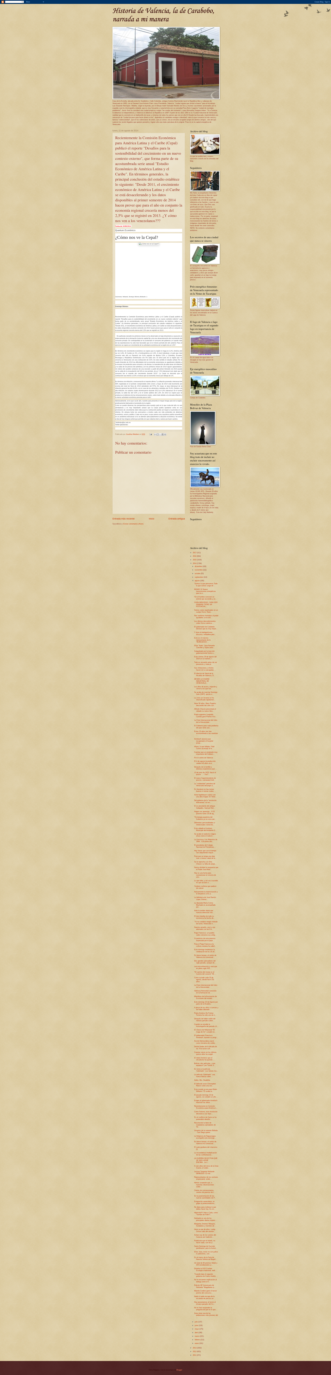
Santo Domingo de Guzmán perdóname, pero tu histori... (205, 1247)
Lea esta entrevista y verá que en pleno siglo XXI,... (205, 967)
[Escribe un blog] (157, 434)
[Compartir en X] (160, 434)
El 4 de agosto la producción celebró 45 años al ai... (205, 762)
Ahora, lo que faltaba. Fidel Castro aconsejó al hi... (204, 747)
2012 (195, 1351)
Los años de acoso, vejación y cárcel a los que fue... (205, 688)
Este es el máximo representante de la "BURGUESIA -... (202, 640)
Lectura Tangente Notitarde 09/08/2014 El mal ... (204, 1172)
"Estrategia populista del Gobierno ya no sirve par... (205, 818)
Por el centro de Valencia (203, 758)
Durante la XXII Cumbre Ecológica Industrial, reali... (205, 1269)
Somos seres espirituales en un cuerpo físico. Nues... (206, 611)
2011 (195, 1355)
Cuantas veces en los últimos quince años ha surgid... (205, 1053)
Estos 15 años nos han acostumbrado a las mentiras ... (206, 733)
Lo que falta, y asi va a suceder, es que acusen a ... (206, 882)
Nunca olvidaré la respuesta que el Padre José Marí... (206, 868)
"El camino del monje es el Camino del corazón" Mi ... (205, 973)
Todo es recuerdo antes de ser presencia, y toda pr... (205, 663)
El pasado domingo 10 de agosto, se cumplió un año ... (206, 1096)
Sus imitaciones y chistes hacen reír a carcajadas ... (205, 669)
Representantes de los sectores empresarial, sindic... (206, 1178)
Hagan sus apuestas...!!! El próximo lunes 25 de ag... (204, 812)
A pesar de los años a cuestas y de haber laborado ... (206, 1008)
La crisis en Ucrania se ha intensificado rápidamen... (204, 699)
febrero (197, 1340)
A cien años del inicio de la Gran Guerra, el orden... (206, 1167)
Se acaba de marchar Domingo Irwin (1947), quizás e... (205, 693)
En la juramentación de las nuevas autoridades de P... (205, 1197)
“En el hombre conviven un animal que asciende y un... (205, 598)
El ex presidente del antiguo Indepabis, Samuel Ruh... (204, 807)
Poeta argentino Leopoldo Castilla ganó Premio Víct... (205, 715)
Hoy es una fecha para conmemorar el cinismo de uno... (205, 875)
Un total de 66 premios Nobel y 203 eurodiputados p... (205, 1264)
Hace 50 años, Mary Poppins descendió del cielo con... (205, 704)
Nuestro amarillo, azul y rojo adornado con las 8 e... (204, 928)
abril (196, 1333)
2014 (195, 563)
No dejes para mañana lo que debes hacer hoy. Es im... (205, 1208)
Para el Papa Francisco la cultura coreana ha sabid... (205, 945)
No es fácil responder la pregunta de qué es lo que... (205, 1309)
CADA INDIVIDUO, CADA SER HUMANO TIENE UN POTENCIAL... (205, 604)
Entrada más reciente (123, 518)
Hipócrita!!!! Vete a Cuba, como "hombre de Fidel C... (206, 1214)
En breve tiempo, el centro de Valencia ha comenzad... (205, 956)
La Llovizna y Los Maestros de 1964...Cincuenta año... (205, 840)
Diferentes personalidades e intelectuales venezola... (204, 824)
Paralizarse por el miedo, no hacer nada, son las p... (204, 1242)
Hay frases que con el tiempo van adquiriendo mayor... (205, 852)
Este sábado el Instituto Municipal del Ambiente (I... (205, 829)
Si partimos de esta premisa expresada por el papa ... (204, 939)
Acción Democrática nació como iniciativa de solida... (205, 1042)
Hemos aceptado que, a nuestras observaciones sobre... (204, 1185)
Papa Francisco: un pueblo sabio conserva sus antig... (205, 934)
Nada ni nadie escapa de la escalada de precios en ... (205, 1297)
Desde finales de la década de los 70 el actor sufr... (205, 1047)
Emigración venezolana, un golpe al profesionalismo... (205, 1202)
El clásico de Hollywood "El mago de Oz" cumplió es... (205, 1031)
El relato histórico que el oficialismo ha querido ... (204, 1059)
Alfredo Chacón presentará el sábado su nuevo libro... (205, 710)
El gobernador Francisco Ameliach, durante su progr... (206, 1036)
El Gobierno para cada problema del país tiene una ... (206, 727)
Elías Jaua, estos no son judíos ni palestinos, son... (206, 1253)
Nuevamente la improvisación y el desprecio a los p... (206, 893)
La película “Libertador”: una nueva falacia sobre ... (204, 1075)
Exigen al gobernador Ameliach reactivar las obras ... (205, 1101)
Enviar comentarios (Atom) (133, 524)
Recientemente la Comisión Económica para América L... (206, 1107)
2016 (195, 556)
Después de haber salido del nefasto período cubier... (204, 1020)
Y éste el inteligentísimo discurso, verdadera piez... (205, 633)
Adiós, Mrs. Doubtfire (202, 1080)
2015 (195, 560)
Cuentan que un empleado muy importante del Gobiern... (205, 753)
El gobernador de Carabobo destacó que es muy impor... (205, 628)
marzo (197, 1336)
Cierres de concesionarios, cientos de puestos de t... (204, 1191)
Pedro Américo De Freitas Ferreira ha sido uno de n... (205, 1014)
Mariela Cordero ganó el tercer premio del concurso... (205, 1292)
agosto (197, 581)
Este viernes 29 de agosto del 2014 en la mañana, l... (205, 658)
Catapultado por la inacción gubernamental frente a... (204, 652)
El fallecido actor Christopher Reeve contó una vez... (205, 1085)
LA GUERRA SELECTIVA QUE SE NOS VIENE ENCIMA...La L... (205, 1160)
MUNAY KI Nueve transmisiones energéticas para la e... (205, 591)
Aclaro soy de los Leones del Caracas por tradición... (205, 1236)
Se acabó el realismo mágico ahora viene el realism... (205, 835)
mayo (197, 1329)
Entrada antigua (176, 518)
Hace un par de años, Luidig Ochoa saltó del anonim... (204, 1230)
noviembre (199, 570)
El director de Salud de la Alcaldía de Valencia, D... (204, 674)
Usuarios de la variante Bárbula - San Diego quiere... (206, 1131)
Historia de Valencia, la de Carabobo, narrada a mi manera (163, 15)
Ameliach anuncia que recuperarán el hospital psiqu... (203, 741)
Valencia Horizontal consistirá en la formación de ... (205, 992)
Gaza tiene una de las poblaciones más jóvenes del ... (206, 1315)
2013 (195, 1348)
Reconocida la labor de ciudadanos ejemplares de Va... (205, 1125)
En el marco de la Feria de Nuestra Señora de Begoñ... (205, 1258)
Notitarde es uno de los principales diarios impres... (205, 1219)
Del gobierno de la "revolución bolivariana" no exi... (205, 801)
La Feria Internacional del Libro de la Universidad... (205, 721)
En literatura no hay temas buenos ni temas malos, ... (205, 790)
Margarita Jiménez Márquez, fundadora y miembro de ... (205, 1225)
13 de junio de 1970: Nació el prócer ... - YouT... (205, 773)
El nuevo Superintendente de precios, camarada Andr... (205, 779)
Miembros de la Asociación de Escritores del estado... (205, 997)
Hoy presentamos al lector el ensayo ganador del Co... (205, 1303)
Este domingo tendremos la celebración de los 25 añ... (205, 950)
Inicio (151, 518)
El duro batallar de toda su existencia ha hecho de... (204, 917)
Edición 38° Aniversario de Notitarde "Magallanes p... (205, 1286)
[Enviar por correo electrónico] (155, 434)
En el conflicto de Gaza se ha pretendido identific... (205, 1118)
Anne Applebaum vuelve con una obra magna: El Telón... (205, 796)
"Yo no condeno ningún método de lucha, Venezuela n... (205, 923)
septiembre (199, 577)
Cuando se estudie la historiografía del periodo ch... (206, 1025)
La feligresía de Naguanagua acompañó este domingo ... (205, 1137)
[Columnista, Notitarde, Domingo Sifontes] (148, 269)
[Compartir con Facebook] (162, 434)
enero (197, 1343)
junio (197, 1325)
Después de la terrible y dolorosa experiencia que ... (205, 768)
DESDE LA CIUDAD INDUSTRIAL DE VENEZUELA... (201, 681)
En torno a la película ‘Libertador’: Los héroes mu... (206, 1070)
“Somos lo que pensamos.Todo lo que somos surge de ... (205, 585)
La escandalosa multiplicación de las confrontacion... (205, 1154)
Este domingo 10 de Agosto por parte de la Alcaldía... (206, 1003)
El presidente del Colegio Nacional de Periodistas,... (205, 846)
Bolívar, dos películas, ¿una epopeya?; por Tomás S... (205, 1064)
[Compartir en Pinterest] (165, 434)
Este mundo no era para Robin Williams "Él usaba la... (205, 1090)
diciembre (198, 566)
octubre (198, 573)
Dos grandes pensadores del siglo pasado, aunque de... (205, 962)
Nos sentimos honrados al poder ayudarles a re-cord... (206, 617)
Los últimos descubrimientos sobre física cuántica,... (205, 622)
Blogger (179, 1370)
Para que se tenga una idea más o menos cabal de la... (205, 857)
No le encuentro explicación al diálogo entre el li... (205, 1281)
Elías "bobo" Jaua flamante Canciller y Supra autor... (204, 646)
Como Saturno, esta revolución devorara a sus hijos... (205, 1113)
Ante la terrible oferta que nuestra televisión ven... (204, 911)
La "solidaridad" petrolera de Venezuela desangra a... (204, 785)
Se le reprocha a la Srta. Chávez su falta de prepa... (205, 863)
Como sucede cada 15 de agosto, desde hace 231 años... (204, 980)
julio (196, 1322)
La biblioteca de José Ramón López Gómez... (205, 898)
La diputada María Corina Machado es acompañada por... (204, 905)
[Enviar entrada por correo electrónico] (150, 434)
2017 (195, 553)
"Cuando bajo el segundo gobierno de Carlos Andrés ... (206, 1275)
